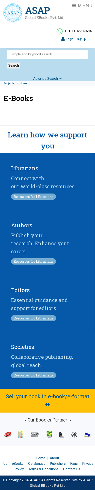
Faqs (74, 464)
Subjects (9, 83)
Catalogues (36, 464)
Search (13, 65)
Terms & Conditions (43, 469)
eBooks (18, 464)
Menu (84, 5)
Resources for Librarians (33, 196)
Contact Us (71, 469)
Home (23, 83)
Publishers (58, 464)
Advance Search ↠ (47, 79)
